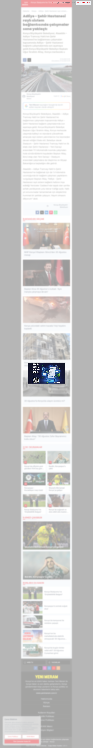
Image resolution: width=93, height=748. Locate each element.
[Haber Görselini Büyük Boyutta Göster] (46, 78)
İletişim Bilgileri (46, 730)
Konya (34, 11)
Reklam (46, 706)
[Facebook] (35, 668)
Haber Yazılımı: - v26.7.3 (46, 746)
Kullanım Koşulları (46, 712)
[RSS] (58, 668)
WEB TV (30, 662)
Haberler (26, 11)
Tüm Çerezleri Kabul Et (21, 741)
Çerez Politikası (46, 720)
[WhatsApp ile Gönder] (55, 212)
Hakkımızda (46, 699)
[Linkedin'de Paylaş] (46, 212)
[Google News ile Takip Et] (65, 96)
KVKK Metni (46, 726)
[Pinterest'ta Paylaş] (51, 212)
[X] (40, 668)
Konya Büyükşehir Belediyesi (34, 96)
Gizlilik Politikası (46, 716)
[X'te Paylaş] (29, 60)
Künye (46, 702)
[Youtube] (54, 668)
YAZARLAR (55, 662)
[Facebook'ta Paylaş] (25, 60)
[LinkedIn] (49, 668)
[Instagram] (44, 668)
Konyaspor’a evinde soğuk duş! (52, 2)
